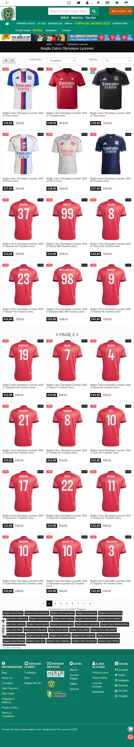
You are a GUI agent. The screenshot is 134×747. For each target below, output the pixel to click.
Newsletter (98, 691)
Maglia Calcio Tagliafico (58, 641)
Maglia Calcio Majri (12, 630)
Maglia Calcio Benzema (110, 613)
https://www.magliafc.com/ (28, 729)
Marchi (73, 669)
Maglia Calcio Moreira (13, 635)
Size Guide (8, 693)
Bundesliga (55, 23)
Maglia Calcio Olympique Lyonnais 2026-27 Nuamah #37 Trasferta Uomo (23, 245)
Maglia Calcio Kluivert (37, 624)
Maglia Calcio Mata (58, 630)
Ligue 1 (60, 44)
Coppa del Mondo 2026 (92, 23)
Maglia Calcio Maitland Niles (114, 624)
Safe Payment (10, 688)
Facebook (122, 669)
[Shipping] (98, 3)
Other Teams (23, 30)
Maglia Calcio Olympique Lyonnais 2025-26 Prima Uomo (23, 179)
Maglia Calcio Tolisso (109, 641)
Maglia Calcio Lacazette (87, 624)
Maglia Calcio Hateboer (110, 618)
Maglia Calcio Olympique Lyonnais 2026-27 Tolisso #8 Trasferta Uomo (110, 245)
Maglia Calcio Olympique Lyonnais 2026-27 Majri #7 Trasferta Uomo (67, 386)
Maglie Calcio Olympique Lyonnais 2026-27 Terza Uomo (110, 114)
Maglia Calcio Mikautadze (103, 630)
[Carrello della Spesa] (116, 3)
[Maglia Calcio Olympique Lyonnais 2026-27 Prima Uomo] (23, 88)
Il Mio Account (100, 672)
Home (49, 44)
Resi (27, 677)
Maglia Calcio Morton (37, 635)
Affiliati (73, 683)
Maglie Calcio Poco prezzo (56, 729)
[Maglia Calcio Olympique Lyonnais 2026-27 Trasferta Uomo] (67, 88)
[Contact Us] (68, 3)
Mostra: (94, 59)
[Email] (130, 737)
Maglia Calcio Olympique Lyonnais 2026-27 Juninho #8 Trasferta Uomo (67, 451)
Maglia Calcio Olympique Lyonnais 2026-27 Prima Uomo (23, 114)
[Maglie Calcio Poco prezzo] (7, 24)
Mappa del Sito (32, 683)
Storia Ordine (99, 677)
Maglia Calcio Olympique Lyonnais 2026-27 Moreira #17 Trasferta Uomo (23, 516)
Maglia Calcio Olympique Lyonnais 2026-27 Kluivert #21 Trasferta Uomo (23, 451)
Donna (66, 30)
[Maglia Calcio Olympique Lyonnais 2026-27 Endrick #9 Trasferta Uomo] (110, 284)
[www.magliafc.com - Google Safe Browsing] (57, 692)
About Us (7, 677)
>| (90, 603)
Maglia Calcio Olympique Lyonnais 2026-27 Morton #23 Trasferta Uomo (23, 310)
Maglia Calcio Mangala (35, 630)
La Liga (41, 23)
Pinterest (123, 685)
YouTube (123, 690)
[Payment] (107, 3)
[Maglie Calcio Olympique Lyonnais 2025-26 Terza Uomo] (67, 154)
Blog (4, 672)
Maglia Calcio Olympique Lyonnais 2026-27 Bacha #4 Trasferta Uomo (110, 386)
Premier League (26, 23)
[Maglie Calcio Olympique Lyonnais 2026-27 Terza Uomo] (110, 88)
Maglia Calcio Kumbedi (62, 624)
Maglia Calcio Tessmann (84, 641)
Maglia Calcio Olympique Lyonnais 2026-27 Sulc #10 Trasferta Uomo (110, 451)
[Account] (88, 3)
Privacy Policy (10, 707)
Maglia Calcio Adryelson (36, 613)
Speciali (74, 688)
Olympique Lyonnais (78, 44)
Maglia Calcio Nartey (60, 635)
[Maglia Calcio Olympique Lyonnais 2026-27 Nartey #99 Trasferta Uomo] (67, 219)
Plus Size (90, 17)
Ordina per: (35, 59)
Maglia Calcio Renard (13, 641)
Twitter (121, 675)
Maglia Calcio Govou (86, 618)
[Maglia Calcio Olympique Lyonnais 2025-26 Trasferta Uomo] (110, 154)
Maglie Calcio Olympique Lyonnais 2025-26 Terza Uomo (67, 179)
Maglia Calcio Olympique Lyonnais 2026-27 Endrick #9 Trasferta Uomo (110, 310)
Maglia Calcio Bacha (86, 613)
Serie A (68, 23)
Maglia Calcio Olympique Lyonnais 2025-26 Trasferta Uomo (110, 179)
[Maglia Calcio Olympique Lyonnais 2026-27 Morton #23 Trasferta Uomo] (23, 284)
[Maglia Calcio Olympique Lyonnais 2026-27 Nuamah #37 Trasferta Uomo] (23, 219)
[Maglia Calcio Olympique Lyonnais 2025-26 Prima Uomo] (23, 154)
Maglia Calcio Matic (79, 630)
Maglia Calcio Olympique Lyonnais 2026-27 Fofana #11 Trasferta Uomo (110, 516)
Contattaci (7, 683)
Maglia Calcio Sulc (36, 641)
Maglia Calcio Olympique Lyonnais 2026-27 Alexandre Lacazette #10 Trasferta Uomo (67, 583)
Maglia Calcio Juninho (14, 624)
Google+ (123, 695)
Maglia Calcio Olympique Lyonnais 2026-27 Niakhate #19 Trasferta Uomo (23, 386)
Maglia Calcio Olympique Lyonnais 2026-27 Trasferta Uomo (67, 114)
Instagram (123, 680)
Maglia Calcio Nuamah (108, 635)
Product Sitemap (12, 647)
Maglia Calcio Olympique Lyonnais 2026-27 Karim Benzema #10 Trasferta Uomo (23, 582)
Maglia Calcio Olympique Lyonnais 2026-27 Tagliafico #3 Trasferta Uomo (110, 582)
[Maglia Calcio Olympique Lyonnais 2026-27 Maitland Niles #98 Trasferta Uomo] (67, 284)
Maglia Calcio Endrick (40, 618)
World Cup (77, 17)
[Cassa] (126, 3)
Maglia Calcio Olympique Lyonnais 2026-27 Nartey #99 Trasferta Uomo (67, 245)
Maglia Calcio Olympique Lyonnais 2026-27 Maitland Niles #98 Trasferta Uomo (67, 310)
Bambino (51, 30)
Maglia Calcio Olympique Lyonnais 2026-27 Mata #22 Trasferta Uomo (67, 516)
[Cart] (130, 729)
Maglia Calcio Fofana (63, 618)
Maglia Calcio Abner (13, 613)
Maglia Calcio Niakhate (83, 635)
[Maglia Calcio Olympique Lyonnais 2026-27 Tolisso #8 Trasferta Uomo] (110, 219)
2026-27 (65, 17)
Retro (37, 30)
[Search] (94, 11)
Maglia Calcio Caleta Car (15, 618)
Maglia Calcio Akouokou (62, 613)
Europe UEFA (120, 23)
